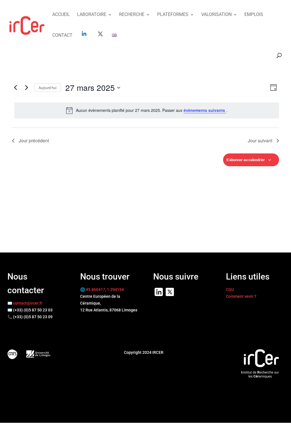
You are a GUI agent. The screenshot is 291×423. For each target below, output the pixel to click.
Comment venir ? (241, 296)
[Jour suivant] (26, 87)
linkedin (84, 33)
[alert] (146, 110)
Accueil (61, 15)
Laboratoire (91, 15)
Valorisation (216, 15)
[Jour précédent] (15, 87)
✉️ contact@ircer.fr (24, 303)
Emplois (253, 15)
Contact (62, 35)
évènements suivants (205, 110)
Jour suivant (260, 140)
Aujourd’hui (48, 87)
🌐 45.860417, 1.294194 (102, 289)
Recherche (131, 15)
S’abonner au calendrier (245, 160)
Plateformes (172, 15)
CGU (230, 289)
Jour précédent (34, 140)
